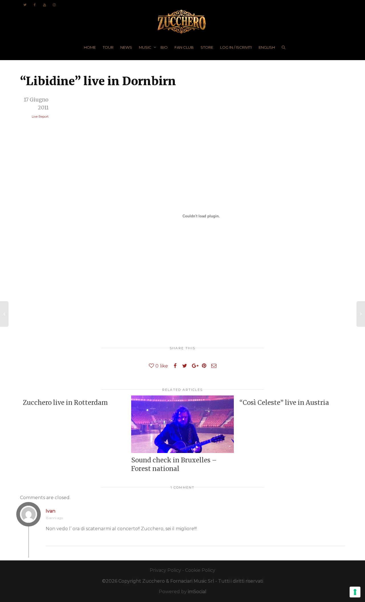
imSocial (197, 591)
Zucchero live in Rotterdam (65, 403)
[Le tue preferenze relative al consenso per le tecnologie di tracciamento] (355, 592)
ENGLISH (267, 47)
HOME (90, 47)
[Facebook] (34, 4)
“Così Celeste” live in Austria (284, 403)
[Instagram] (54, 4)
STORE (206, 47)
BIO (164, 47)
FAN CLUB (184, 47)
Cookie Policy (200, 570)
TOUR (108, 47)
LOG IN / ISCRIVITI (236, 47)
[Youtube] (44, 4)
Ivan (50, 511)
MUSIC (145, 47)
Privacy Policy (165, 570)
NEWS (126, 47)
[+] (182, 424)
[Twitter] (25, 4)
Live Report (40, 117)
